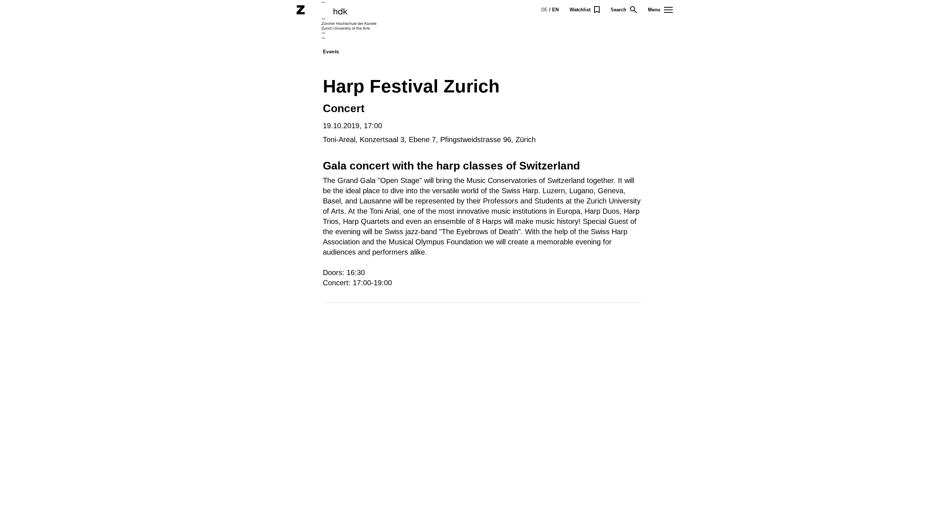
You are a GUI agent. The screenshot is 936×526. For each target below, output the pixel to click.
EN (555, 9)
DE (544, 9)
